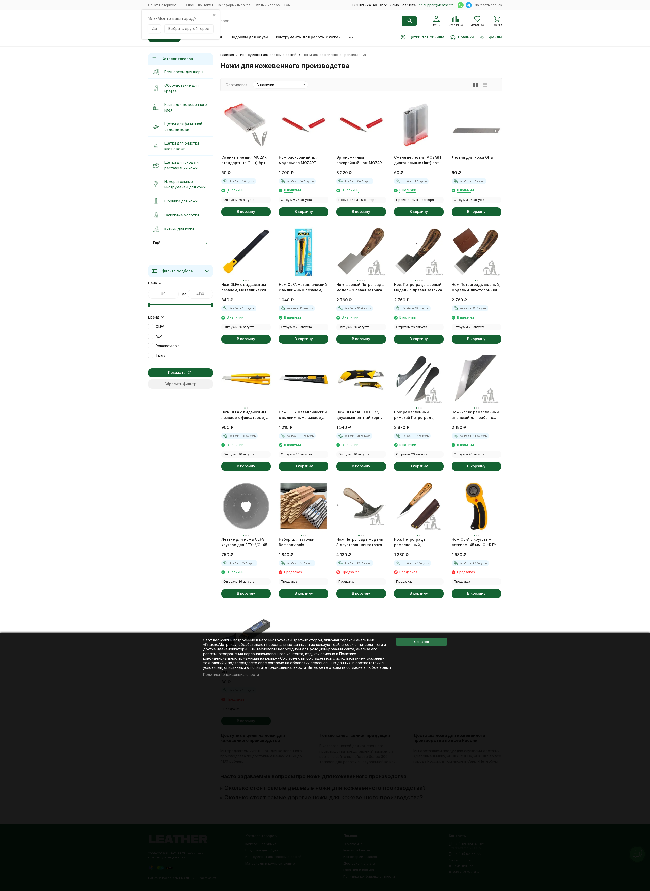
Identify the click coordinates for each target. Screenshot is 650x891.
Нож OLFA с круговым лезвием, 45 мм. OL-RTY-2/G (475, 542)
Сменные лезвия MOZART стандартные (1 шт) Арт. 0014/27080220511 (245, 160)
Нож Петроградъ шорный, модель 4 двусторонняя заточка (476, 287)
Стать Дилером (267, 5)
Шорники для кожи (181, 201)
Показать (176, 372)
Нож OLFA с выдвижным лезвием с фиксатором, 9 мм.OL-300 (244, 415)
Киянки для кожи (179, 229)
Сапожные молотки (181, 215)
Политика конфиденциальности (231, 674)
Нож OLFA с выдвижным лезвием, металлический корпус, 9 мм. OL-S (244, 287)
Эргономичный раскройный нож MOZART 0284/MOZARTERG (360, 160)
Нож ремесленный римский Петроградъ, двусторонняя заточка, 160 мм (415, 415)
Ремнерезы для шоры (183, 72)
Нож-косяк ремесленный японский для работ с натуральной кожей (475, 415)
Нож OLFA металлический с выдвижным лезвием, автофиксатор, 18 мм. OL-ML (303, 415)
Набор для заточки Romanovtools (296, 542)
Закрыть (640, 887)
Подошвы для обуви (249, 37)
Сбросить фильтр (180, 383)
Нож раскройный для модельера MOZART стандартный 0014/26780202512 (299, 160)
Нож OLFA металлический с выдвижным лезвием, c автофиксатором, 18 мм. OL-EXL (303, 287)
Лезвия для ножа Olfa (472, 157)
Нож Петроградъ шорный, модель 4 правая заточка (418, 287)
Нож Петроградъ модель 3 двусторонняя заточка (359, 542)
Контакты (205, 5)
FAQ (287, 5)
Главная (227, 55)
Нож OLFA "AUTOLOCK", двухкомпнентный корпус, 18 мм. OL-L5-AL (360, 415)
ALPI (159, 336)
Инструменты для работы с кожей (308, 37)
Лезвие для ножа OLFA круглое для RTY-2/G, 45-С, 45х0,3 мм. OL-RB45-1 (245, 542)
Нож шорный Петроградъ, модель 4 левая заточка (360, 287)
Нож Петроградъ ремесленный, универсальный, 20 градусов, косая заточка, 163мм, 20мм (417, 542)
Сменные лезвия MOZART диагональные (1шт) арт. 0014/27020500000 (418, 160)
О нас (189, 5)
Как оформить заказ (233, 5)
